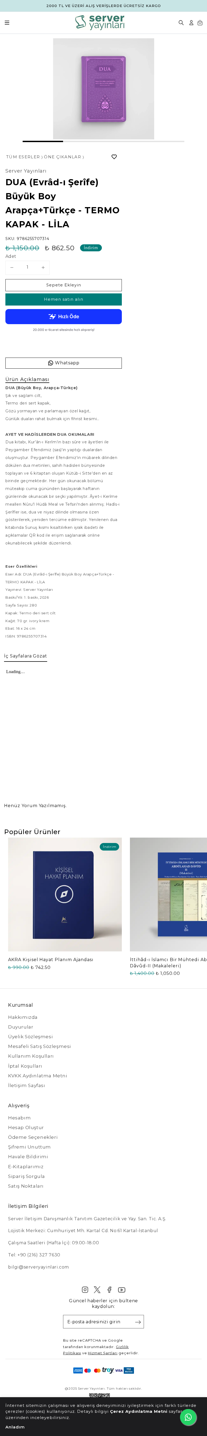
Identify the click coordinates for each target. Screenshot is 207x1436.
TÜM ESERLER (23, 157)
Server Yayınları (26, 171)
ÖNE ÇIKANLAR (62, 157)
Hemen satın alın (63, 299)
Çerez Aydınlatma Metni (139, 1411)
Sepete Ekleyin (63, 284)
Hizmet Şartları (102, 1353)
